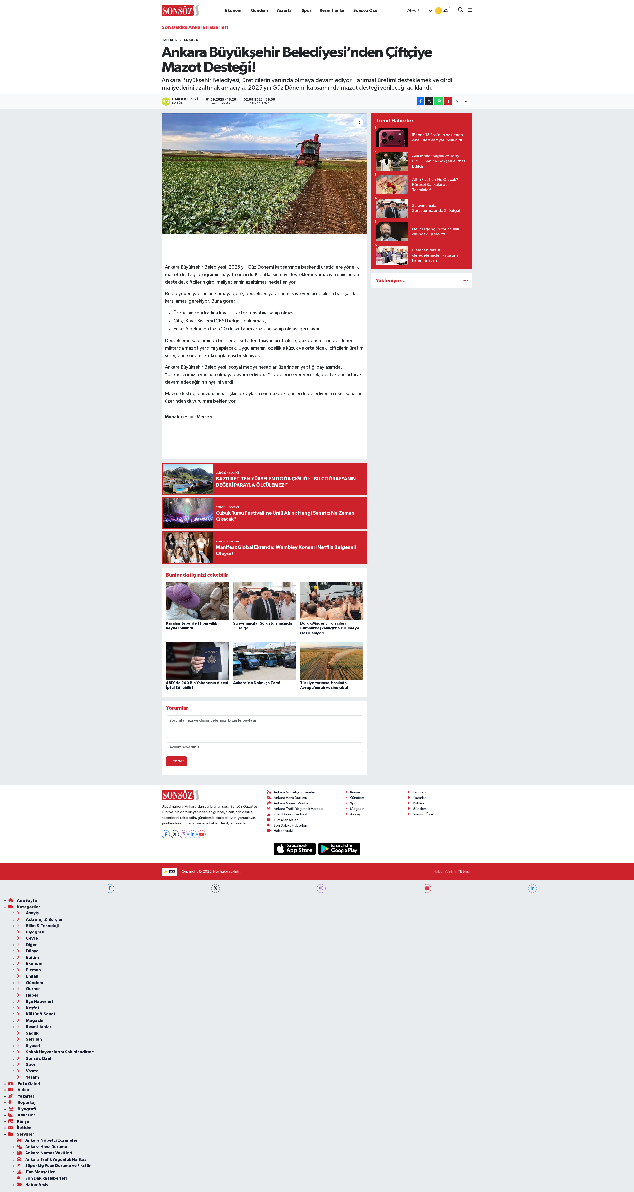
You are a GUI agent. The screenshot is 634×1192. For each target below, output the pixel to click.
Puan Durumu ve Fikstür (292, 814)
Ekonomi (233, 10)
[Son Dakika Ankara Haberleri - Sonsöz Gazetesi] (180, 10)
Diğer (31, 945)
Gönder (176, 761)
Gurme (32, 989)
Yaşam (32, 1077)
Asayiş (355, 814)
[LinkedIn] (192, 834)
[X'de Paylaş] (429, 101)
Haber (31, 995)
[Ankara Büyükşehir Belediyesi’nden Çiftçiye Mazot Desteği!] (265, 173)
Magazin (357, 809)
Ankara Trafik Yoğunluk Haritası (298, 809)
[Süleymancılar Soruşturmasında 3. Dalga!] (264, 601)
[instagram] (321, 888)
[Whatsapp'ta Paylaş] (438, 101)
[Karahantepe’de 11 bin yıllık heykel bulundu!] (197, 601)
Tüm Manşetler (286, 820)
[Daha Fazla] (448, 101)
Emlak (31, 976)
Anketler (26, 1115)
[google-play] (339, 849)
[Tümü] (465, 281)
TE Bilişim (465, 871)
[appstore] (295, 849)
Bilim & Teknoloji (42, 926)
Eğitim (32, 957)
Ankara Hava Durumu (290, 798)
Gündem (259, 10)
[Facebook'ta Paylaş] (420, 101)
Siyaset (33, 1046)
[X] (175, 834)
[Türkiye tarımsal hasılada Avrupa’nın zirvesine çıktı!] (331, 661)
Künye (355, 792)
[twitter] (215, 888)
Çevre (31, 938)
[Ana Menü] (467, 10)
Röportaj (26, 1102)
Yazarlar (284, 10)
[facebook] (110, 888)
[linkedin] (532, 888)
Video (23, 1090)
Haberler (169, 40)
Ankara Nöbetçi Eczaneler (295, 792)
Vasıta (32, 1071)
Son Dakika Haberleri (290, 825)
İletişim (24, 1128)
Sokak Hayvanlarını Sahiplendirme (59, 1052)
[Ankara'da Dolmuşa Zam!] (264, 661)
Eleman (33, 970)
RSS (171, 871)
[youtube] (427, 888)
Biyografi (34, 932)
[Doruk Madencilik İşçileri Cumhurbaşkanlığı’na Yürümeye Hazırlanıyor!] (331, 601)
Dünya (32, 951)
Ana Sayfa (27, 900)
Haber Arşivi (283, 831)
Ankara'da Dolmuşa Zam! (256, 683)
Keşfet (32, 1008)
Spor (306, 10)
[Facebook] (166, 834)
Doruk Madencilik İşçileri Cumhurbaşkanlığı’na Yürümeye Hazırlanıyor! (329, 628)
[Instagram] (184, 834)
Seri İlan (33, 1039)
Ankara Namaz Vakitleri (292, 803)
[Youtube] (201, 834)
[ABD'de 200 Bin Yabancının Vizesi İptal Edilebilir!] (197, 661)
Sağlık (31, 1033)
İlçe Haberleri (39, 1001)
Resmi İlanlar (332, 10)
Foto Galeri (28, 1084)
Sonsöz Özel (366, 10)
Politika (418, 803)
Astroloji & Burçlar (44, 919)
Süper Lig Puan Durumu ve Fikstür (58, 1166)
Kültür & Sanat (40, 1014)
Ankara (191, 40)
